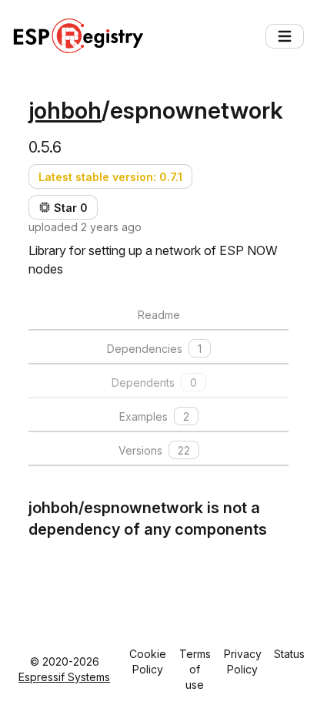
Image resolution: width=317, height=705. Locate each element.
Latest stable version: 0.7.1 (110, 176)
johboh (65, 110)
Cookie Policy (147, 661)
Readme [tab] (159, 314)
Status (289, 653)
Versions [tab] (154, 450)
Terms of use (195, 669)
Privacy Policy (243, 661)
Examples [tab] (154, 416)
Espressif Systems (64, 676)
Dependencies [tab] (154, 348)
